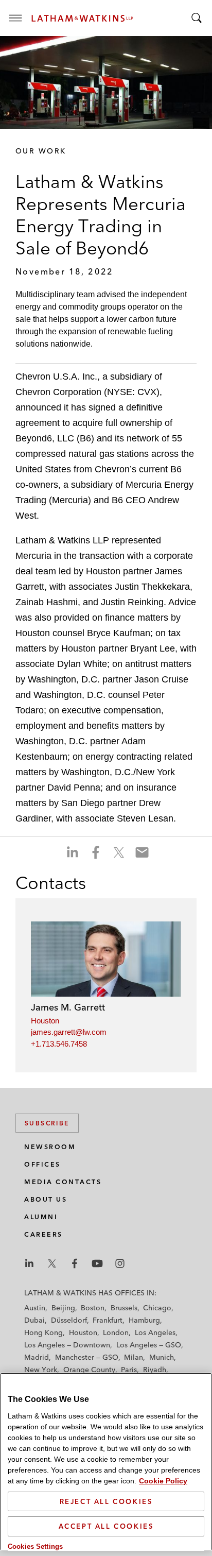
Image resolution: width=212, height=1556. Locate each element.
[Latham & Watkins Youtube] (97, 1263)
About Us (45, 1199)
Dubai (34, 1320)
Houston (45, 1020)
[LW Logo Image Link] (82, 18)
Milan (133, 1357)
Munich (161, 1357)
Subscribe (47, 1123)
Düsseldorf (69, 1320)
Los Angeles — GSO (148, 1344)
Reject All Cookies (106, 1501)
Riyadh (154, 1369)
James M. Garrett (68, 1007)
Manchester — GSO (86, 1357)
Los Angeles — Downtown (67, 1344)
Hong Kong (43, 1332)
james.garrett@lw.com (69, 1032)
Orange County (89, 1369)
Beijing (63, 1307)
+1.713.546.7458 (59, 1043)
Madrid (36, 1357)
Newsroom (50, 1147)
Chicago (157, 1307)
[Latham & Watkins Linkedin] (29, 1263)
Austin (34, 1307)
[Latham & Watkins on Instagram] (120, 1263)
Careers (43, 1234)
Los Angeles (155, 1332)
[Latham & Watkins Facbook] (74, 1263)
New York (40, 1369)
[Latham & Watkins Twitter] (52, 1263)
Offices (42, 1164)
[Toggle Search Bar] (196, 18)
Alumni (41, 1217)
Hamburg (144, 1320)
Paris (129, 1369)
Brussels (124, 1307)
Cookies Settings (35, 1546)
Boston (92, 1307)
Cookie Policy (163, 1481)
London (116, 1332)
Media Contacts (62, 1182)
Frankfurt (107, 1320)
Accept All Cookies (106, 1526)
